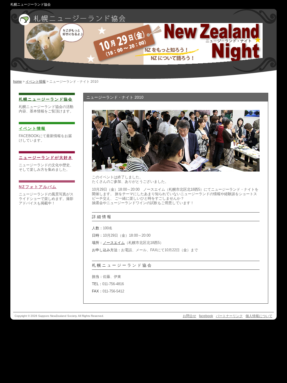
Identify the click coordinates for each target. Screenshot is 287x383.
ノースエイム (114, 243)
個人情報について (259, 316)
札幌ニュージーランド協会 (46, 99)
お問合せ (189, 316)
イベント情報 (36, 82)
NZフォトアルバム (38, 186)
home (17, 82)
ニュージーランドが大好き (46, 157)
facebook (206, 316)
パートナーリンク (229, 316)
